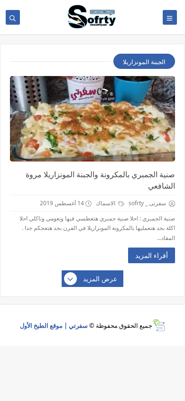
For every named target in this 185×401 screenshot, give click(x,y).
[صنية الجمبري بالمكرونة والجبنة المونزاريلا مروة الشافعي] (92, 119)
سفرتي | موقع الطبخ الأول (54, 325)
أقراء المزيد (151, 255)
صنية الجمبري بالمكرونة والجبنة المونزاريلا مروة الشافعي (100, 180)
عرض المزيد (100, 278)
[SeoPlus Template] (158, 325)
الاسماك (106, 203)
